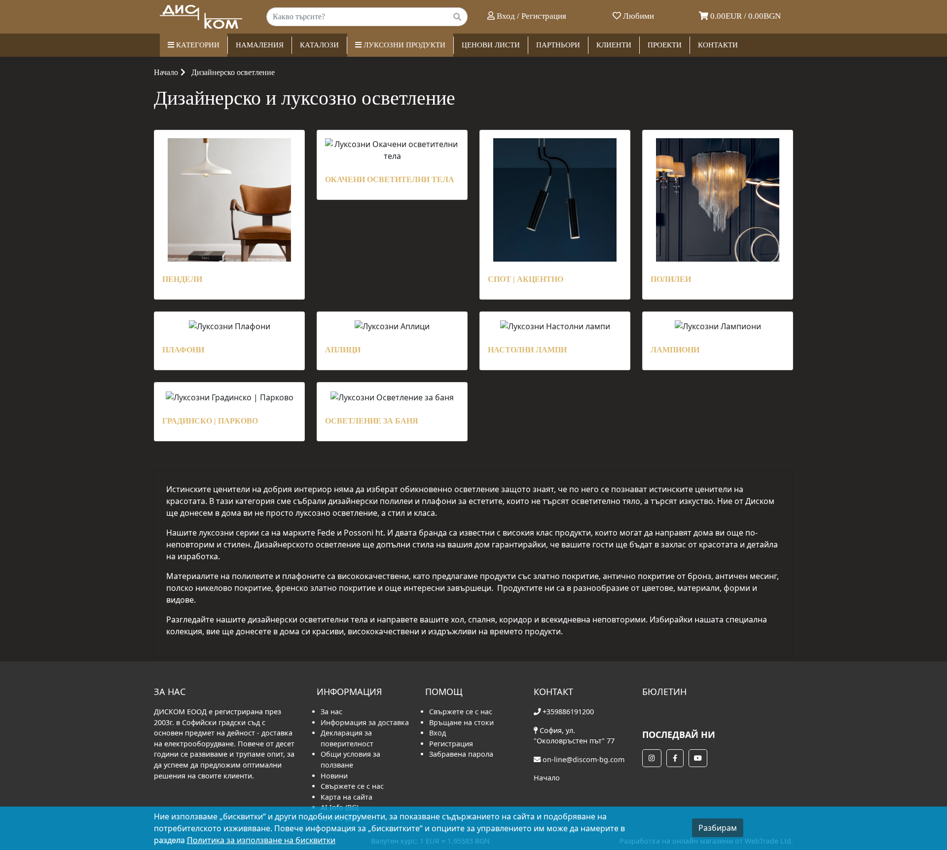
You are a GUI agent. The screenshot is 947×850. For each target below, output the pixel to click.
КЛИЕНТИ (613, 45)
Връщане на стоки (461, 722)
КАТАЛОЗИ (319, 45)
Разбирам (717, 827)
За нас (331, 711)
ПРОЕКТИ (665, 45)
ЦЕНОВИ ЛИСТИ (491, 45)
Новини (334, 775)
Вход (437, 732)
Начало (166, 72)
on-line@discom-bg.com (583, 759)
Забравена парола (461, 754)
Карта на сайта (346, 797)
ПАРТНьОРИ (558, 45)
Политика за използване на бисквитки (261, 840)
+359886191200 (568, 711)
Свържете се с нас (352, 786)
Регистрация (451, 743)
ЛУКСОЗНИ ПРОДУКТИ (403, 45)
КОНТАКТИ (718, 45)
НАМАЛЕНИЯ (260, 45)
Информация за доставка (365, 722)
